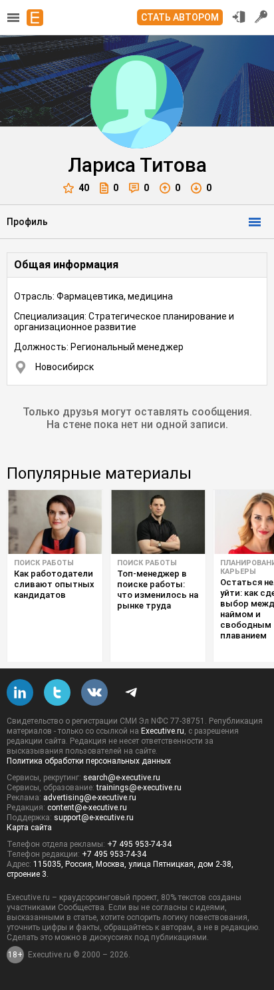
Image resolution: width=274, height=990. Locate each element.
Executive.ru (162, 731)
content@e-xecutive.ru (87, 807)
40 (83, 187)
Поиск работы (44, 563)
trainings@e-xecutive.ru (139, 787)
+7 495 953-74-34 (139, 844)
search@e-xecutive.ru (121, 777)
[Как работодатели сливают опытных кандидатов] (54, 522)
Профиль (27, 221)
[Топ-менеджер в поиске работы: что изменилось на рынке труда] (158, 522)
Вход (238, 16)
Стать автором (180, 17)
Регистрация (261, 16)
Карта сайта (29, 827)
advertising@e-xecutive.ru (89, 797)
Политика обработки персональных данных (89, 761)
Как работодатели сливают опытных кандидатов (54, 584)
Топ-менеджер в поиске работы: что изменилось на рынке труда (157, 590)
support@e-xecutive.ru (94, 817)
